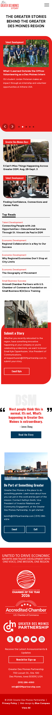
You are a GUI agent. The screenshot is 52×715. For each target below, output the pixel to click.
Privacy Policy (9, 703)
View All (26, 707)
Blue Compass (42, 703)
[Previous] (5, 127)
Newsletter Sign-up (26, 659)
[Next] (12, 127)
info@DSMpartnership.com (26, 686)
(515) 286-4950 (26, 682)
